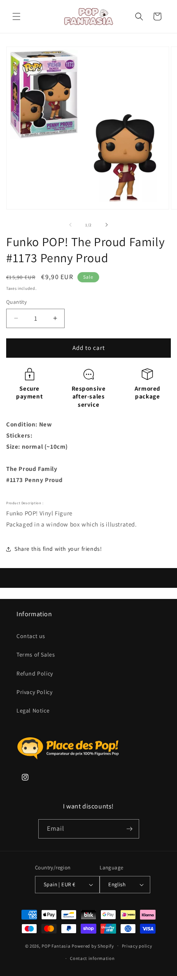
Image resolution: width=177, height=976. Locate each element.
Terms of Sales (35, 654)
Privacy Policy (34, 692)
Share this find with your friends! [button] (58, 548)
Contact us (30, 636)
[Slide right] (107, 225)
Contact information (92, 958)
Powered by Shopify (93, 945)
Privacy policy (137, 946)
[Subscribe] (130, 829)
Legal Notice (32, 710)
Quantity (16, 301)
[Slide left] (70, 225)
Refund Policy (34, 673)
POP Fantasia (56, 945)
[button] (16, 16)
